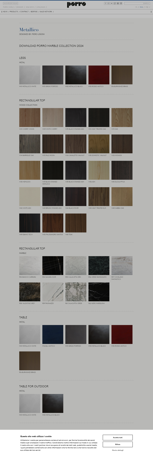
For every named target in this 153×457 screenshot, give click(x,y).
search (146, 3)
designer (19, 7)
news (5, 12)
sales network (46, 12)
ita (136, 7)
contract (24, 12)
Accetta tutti (117, 437)
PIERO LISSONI (38, 34)
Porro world (8, 7)
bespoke (34, 12)
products (14, 12)
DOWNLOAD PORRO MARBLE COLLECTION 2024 (51, 46)
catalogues (40, 7)
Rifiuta (117, 444)
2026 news (30, 7)
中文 (147, 7)
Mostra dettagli (117, 450)
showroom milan (10, 3)
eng (141, 7)
